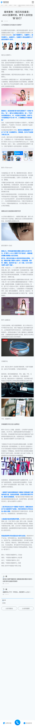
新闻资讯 (10, 5)
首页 (2, 5)
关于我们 (6, 5)
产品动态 (15, 5)
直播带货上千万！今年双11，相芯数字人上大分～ (17, 592)
